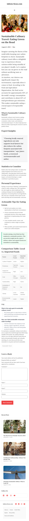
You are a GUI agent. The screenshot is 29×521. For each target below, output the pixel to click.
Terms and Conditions (9, 515)
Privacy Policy (12, 512)
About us (6, 509)
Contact (11, 509)
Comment (4, 366)
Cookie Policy (17, 509)
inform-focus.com (8, 504)
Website (3, 394)
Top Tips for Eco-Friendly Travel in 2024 (14, 435)
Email (3, 388)
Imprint (6, 512)
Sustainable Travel (7, 346)
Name (3, 382)
